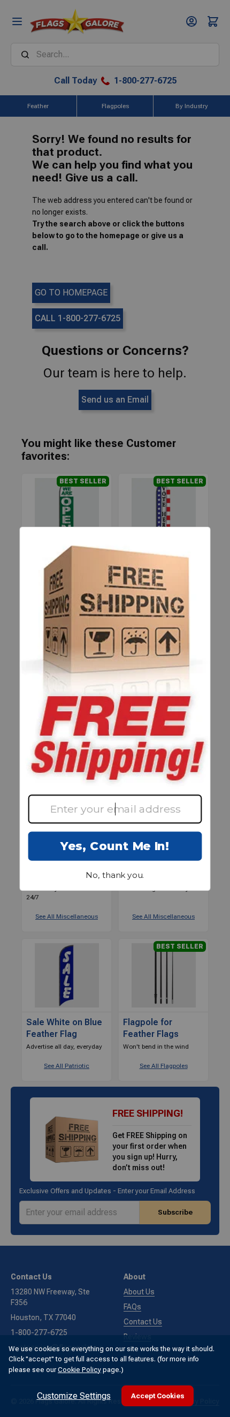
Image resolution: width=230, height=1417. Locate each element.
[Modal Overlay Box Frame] (114, 709)
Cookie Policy (79, 1370)
